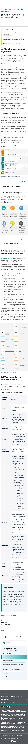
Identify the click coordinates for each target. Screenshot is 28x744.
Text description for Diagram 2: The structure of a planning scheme (12, 185)
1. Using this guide (7, 653)
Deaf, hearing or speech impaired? (10, 702)
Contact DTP (9, 736)
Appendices (5, 676)
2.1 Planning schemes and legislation (11, 32)
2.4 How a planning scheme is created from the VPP (13, 40)
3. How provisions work (8, 660)
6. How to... (5, 673)
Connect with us (5, 699)
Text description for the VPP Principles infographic (10, 244)
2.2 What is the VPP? (7, 34)
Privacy (3, 736)
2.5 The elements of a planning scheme (12, 43)
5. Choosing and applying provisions (11, 669)
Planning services (6, 693)
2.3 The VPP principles (8, 37)
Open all (23, 181)
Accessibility (14, 735)
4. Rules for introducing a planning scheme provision (13, 665)
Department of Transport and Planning (11, 696)
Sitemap (20, 735)
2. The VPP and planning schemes (11, 657)
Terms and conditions (5, 735)
